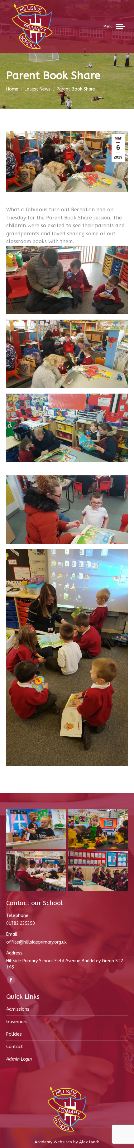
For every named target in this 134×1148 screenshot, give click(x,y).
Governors (16, 1021)
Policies (14, 1034)
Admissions (17, 1009)
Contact (14, 1046)
